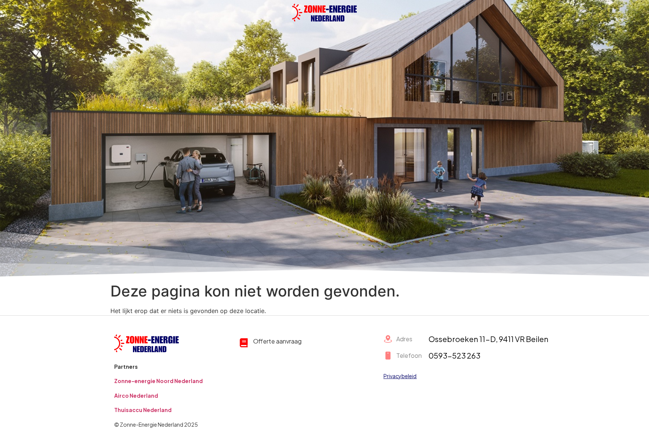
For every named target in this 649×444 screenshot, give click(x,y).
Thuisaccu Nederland (143, 409)
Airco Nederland (136, 395)
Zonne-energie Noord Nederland (158, 380)
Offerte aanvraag (277, 341)
